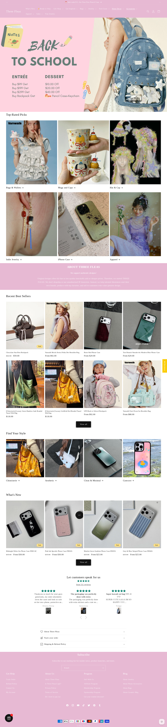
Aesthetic (49, 480)
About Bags (127, 688)
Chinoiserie (11, 480)
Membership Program (92, 688)
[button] (58, 8)
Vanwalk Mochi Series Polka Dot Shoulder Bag (62, 352)
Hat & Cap (115, 187)
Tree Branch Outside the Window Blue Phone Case (141, 352)
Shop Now (133, 98)
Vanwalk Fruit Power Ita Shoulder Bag (137, 411)
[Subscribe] (102, 668)
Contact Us (10, 688)
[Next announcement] (160, 2)
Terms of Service (51, 692)
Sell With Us (89, 679)
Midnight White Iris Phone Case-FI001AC (21, 551)
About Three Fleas (52, 679)
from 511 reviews (83, 585)
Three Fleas (86, 726)
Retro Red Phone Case (92, 352)
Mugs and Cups (65, 187)
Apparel (113, 259)
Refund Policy (11, 684)
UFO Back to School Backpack (95, 411)
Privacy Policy (50, 688)
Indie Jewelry (12, 259)
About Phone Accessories (132, 684)
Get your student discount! (94, 697)
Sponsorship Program (92, 692)
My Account (10, 692)
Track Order (11, 679)
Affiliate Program (91, 684)
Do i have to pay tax (53, 697)
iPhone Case (64, 259)
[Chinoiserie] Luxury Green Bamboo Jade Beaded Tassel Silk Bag (24, 412)
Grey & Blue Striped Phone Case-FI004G (138, 551)
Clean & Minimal (92, 480)
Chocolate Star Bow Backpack (17, 352)
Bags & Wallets (13, 187)
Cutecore (127, 480)
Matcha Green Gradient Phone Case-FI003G (100, 551)
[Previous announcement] (7, 2)
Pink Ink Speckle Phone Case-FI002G (58, 551)
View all (83, 424)
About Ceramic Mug (130, 692)
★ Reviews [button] (165, 366)
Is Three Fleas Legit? (53, 684)
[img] (83, 581)
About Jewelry (128, 679)
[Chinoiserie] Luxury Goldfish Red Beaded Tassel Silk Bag (63, 412)
